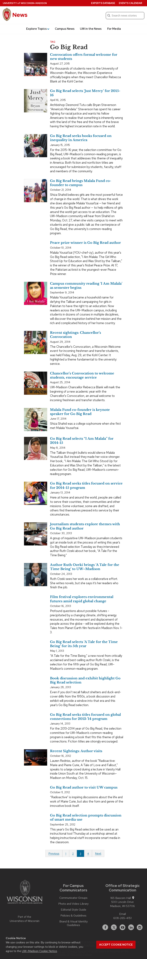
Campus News (65, 29)
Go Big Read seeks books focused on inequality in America (81, 138)
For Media (114, 29)
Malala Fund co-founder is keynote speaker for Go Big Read (80, 412)
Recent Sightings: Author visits (76, 751)
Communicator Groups (73, 898)
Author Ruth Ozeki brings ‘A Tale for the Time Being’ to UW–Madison (84, 567)
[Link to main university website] (24, 892)
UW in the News (91, 29)
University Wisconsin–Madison (25, 3)
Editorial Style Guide (73, 909)
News (19, 15)
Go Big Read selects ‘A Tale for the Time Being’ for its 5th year (84, 644)
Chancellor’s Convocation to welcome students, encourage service (82, 375)
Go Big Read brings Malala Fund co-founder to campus (80, 183)
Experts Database (103, 3)
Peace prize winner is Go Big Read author (85, 243)
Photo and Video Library (73, 904)
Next (98, 853)
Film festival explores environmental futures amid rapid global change (81, 599)
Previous (53, 853)
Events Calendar (130, 3)
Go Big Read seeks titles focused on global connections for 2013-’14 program (85, 717)
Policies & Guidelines (73, 915)
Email (122, 914)
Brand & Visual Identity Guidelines (73, 923)
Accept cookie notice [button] (116, 944)
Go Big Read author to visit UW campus (83, 787)
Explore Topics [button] (36, 29)
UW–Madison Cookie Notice (39, 951)
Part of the (24, 919)
